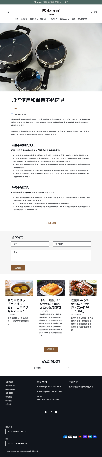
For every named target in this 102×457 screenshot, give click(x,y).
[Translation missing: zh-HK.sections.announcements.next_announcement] (78, 2)
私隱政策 (8, 397)
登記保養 (8, 401)
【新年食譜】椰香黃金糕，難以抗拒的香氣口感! (50, 303)
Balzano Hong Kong (17, 451)
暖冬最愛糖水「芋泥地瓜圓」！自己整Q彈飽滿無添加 (18, 305)
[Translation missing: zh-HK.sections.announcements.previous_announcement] (24, 2)
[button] (7, 11)
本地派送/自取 (10, 386)
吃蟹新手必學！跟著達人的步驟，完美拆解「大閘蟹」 (81, 305)
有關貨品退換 (10, 389)
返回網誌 (52, 223)
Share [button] (16, 109)
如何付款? (9, 404)
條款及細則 (9, 393)
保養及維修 (9, 382)
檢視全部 (51, 349)
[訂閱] (68, 367)
